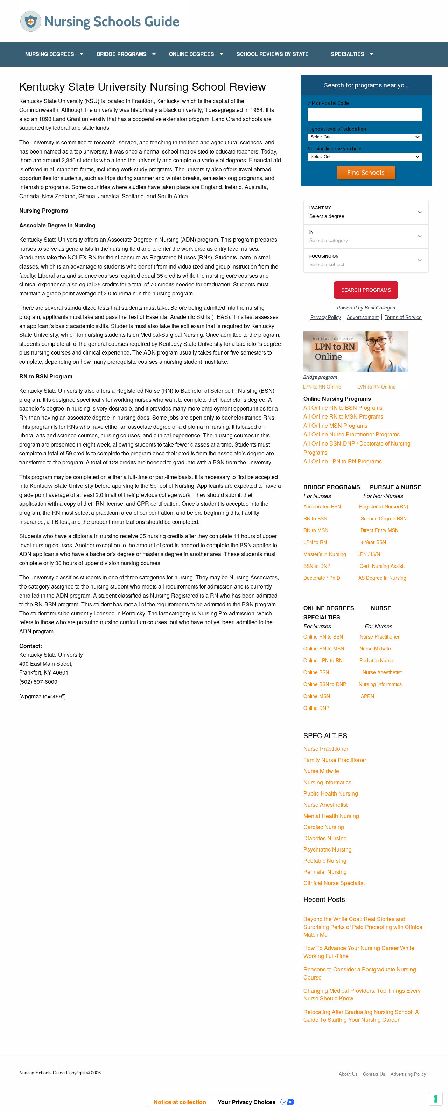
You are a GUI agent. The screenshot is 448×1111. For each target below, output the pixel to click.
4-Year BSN (373, 542)
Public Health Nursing (330, 793)
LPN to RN (315, 542)
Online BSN (316, 672)
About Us (348, 1073)
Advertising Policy (408, 1073)
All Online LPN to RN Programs (342, 461)
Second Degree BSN (384, 518)
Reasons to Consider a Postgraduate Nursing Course (359, 973)
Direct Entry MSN (379, 530)
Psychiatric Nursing (327, 849)
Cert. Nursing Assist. (382, 565)
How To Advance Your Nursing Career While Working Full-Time (358, 952)
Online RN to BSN (323, 636)
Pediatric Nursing (324, 860)
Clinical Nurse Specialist (334, 883)
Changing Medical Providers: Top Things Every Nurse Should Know (362, 994)
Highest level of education (337, 129)
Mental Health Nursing (331, 816)
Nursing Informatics (380, 684)
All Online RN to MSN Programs (343, 416)
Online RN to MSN (323, 648)
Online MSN (316, 695)
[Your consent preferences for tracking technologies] (435, 1098)
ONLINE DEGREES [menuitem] (191, 53)
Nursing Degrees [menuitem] (49, 53)
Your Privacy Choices (247, 1101)
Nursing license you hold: (335, 148)
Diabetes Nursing (325, 838)
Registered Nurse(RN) (383, 506)
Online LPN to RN (323, 660)
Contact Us (374, 1073)
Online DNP (316, 707)
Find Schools (366, 172)
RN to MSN (315, 530)
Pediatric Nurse (376, 660)
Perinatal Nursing (325, 872)
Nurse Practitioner (380, 636)
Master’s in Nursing (324, 553)
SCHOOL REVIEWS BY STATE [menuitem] (273, 53)
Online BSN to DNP (324, 684)
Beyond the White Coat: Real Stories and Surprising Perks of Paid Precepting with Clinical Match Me (363, 927)
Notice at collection (180, 1101)
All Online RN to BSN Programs (343, 408)
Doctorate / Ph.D (321, 577)
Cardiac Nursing (323, 827)
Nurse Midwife (375, 648)
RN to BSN (315, 518)
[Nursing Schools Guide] (103, 20)
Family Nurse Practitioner (334, 760)
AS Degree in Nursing (382, 577)
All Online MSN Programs (335, 425)
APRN (367, 695)
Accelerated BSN (322, 506)
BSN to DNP (316, 565)
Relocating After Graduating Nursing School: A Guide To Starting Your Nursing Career (361, 1016)
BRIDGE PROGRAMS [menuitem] (122, 53)
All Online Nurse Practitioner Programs (351, 434)
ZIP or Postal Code (328, 103)
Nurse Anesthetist (382, 672)
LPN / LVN (368, 553)
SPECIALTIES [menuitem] (347, 53)
